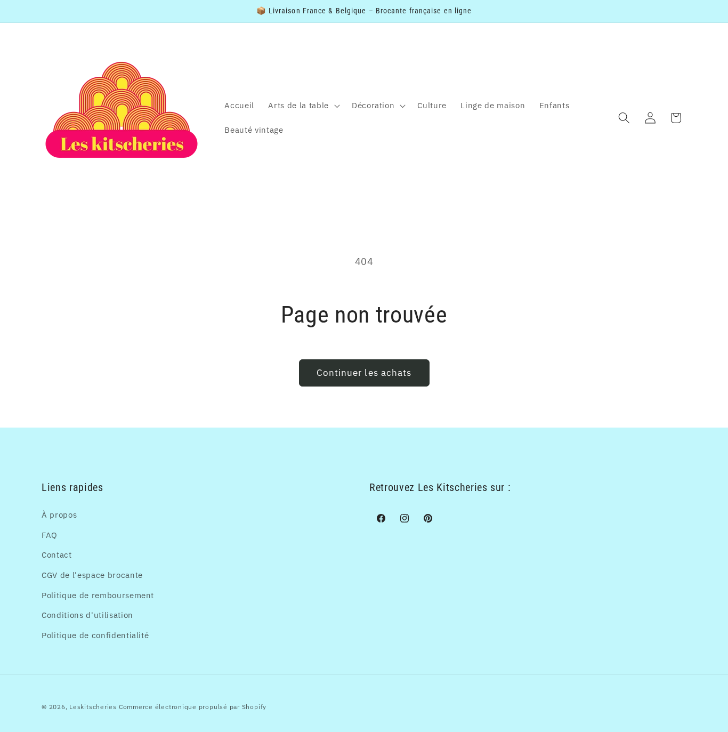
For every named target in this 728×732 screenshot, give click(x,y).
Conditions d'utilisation (87, 614)
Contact (57, 554)
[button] (302, 105)
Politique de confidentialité (95, 635)
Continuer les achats (364, 373)
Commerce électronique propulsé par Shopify (192, 707)
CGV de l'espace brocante (92, 574)
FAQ (50, 534)
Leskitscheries (93, 707)
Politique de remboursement (98, 595)
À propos (59, 514)
